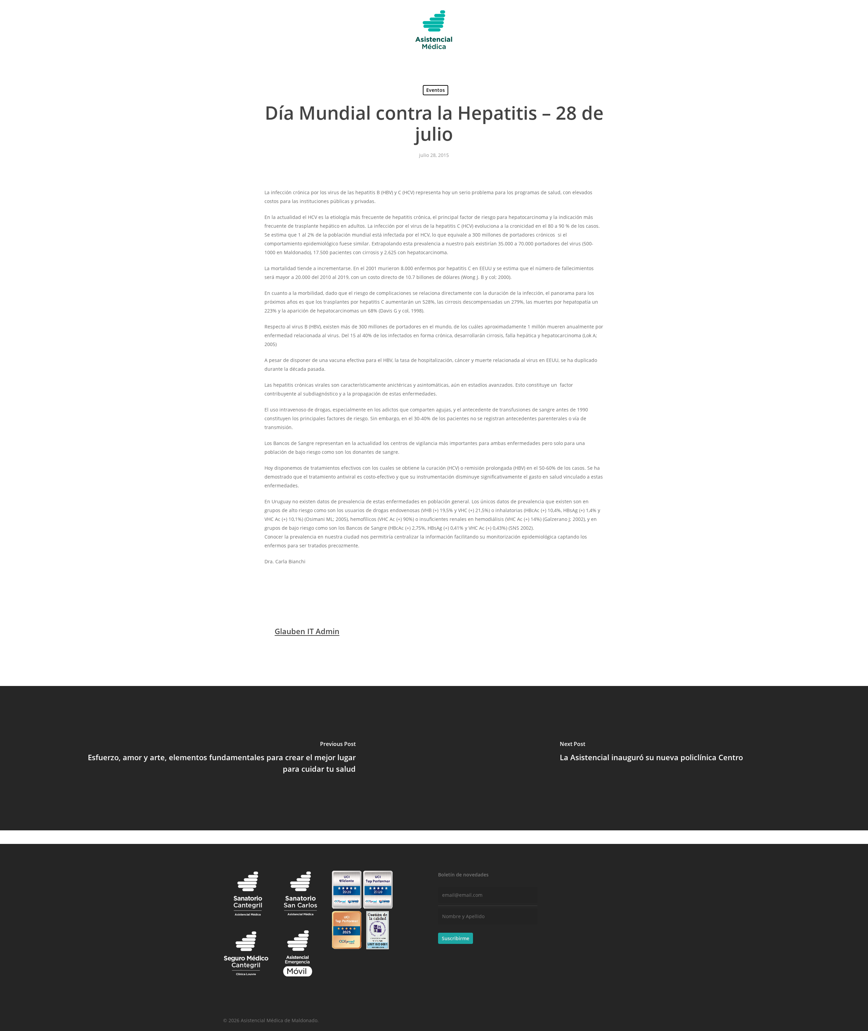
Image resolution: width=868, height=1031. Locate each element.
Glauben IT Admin (307, 631)
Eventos (435, 90)
